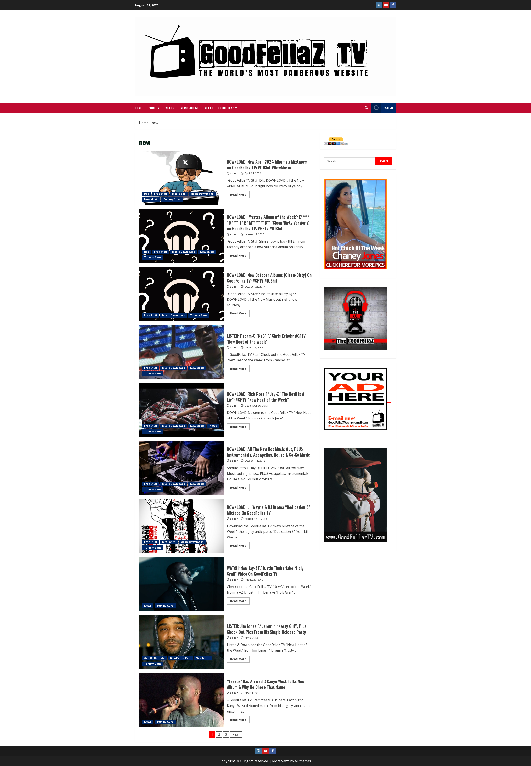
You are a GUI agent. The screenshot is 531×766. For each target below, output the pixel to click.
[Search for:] (349, 161)
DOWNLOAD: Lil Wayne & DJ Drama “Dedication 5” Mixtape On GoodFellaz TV (181, 526)
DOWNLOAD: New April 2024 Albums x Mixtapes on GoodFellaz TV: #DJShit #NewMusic (181, 178)
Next (236, 734)
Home (138, 108)
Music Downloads (202, 193)
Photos (153, 108)
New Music (151, 199)
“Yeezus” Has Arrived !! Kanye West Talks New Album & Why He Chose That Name (181, 700)
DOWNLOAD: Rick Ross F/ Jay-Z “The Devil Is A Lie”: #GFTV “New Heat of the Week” (181, 410)
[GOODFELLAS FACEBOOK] (393, 5)
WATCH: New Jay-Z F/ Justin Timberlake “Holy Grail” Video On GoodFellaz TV (181, 584)
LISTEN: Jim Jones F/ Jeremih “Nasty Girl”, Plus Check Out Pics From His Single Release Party (181, 642)
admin (234, 173)
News (213, 426)
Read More (240, 194)
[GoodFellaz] (357, 496)
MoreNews (280, 761)
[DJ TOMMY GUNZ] (386, 5)
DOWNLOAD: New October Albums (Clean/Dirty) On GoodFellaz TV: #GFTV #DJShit (181, 294)
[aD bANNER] (357, 400)
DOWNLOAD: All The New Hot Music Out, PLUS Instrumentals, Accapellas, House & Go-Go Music (181, 468)
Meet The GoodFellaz (219, 108)
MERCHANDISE (189, 108)
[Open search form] (366, 108)
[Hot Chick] (357, 225)
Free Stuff (160, 193)
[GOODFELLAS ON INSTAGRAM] (379, 5)
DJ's (146, 193)
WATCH (388, 107)
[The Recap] (357, 319)
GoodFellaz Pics (180, 658)
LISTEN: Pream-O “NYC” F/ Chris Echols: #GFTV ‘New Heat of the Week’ (181, 352)
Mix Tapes (178, 193)
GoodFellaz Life (154, 658)
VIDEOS (169, 108)
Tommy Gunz (171, 199)
